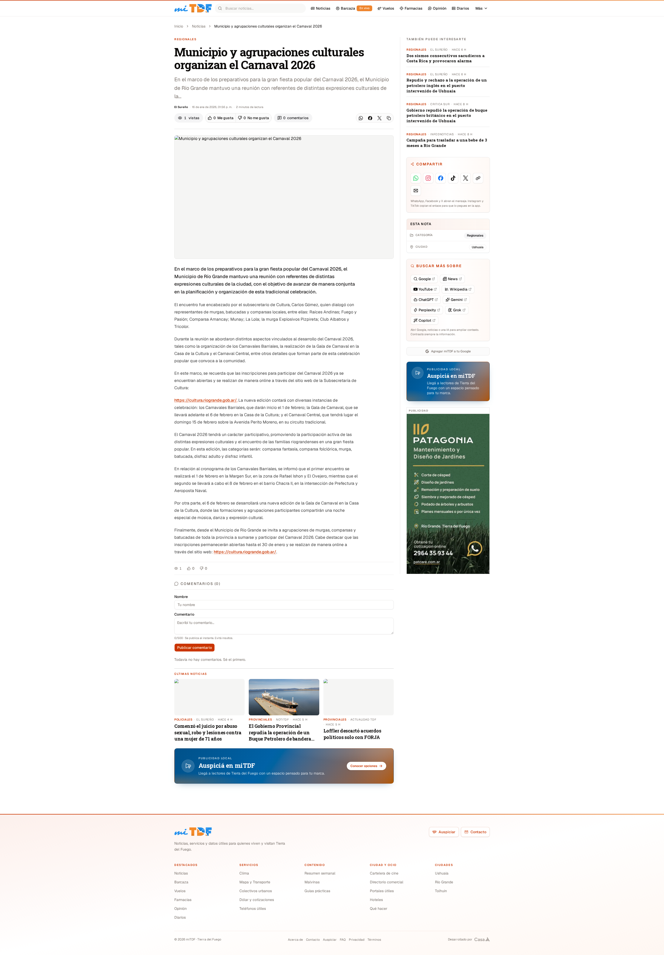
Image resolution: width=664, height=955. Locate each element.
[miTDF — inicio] (193, 831)
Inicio (178, 26)
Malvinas (312, 882)
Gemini (457, 299)
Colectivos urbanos (255, 891)
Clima (244, 873)
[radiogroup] (238, 118)
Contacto (478, 832)
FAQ (343, 940)
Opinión (180, 908)
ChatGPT (426, 299)
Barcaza (181, 882)
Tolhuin (441, 891)
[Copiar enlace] (388, 118)
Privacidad (356, 940)
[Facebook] (370, 118)
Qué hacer (378, 908)
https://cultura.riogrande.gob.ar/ (245, 552)
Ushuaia (441, 873)
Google (425, 279)
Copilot (425, 320)
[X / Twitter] (379, 118)
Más (479, 8)
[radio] (220, 118)
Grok (457, 310)
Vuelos (179, 891)
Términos (374, 940)
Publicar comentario (194, 647)
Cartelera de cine (384, 873)
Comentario (184, 614)
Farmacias (182, 899)
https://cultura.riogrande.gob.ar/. (205, 400)
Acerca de (295, 940)
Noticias (198, 26)
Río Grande (444, 882)
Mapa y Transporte (254, 882)
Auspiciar (447, 832)
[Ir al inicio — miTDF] (193, 8)
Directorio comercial (386, 882)
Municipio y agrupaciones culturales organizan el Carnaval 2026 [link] (268, 26)
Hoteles (376, 899)
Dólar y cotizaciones (256, 899)
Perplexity (427, 310)
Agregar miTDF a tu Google (451, 351)
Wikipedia (458, 289)
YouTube (426, 289)
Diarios (180, 917)
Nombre (181, 596)
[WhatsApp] (360, 118)
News (453, 279)
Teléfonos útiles (252, 908)
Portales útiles (382, 891)
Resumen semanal (320, 873)
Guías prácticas (317, 891)
